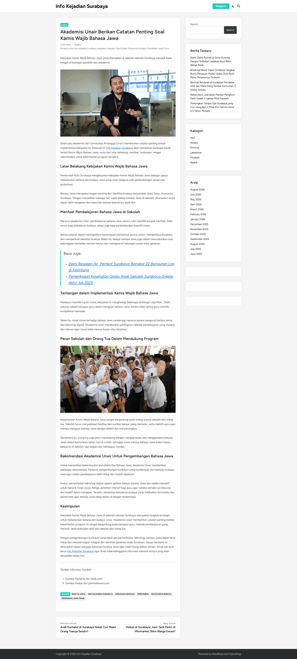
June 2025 (196, 253)
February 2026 (198, 214)
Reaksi (64, 25)
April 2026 (196, 204)
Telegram (221, 6)
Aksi (192, 137)
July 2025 (195, 248)
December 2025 (199, 224)
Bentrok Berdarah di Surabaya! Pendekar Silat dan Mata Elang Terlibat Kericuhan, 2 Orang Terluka (213, 86)
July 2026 (195, 194)
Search (194, 24)
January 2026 (197, 219)
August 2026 (197, 189)
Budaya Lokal (66, 48)
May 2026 (195, 199)
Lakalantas (196, 152)
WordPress (218, 654)
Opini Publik (121, 48)
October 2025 (198, 234)
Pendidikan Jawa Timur (158, 48)
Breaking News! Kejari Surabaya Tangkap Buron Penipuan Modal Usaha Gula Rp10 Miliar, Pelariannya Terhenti (212, 74)
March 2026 (197, 209)
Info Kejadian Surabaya (82, 6)
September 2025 (199, 239)
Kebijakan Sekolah (106, 48)
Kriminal (194, 147)
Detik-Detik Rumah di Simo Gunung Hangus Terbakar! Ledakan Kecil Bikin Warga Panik (210, 61)
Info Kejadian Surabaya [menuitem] (119, 147)
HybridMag (235, 654)
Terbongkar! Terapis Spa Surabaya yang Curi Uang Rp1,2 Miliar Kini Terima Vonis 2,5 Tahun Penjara (212, 107)
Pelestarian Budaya (137, 48)
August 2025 (197, 244)
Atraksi (194, 142)
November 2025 (199, 229)
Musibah (195, 157)
